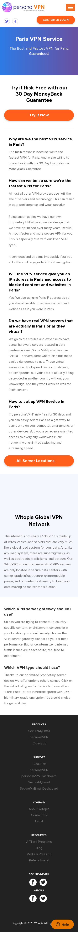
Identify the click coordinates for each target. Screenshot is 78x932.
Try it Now (39, 115)
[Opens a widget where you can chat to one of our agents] (62, 925)
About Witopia (39, 809)
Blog (39, 848)
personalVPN (39, 737)
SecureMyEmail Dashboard (39, 788)
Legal (39, 821)
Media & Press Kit (39, 854)
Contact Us (39, 815)
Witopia (38, 923)
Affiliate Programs (39, 842)
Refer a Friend (39, 860)
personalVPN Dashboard (39, 776)
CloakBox (39, 743)
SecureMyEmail (39, 731)
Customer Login (56, 20)
